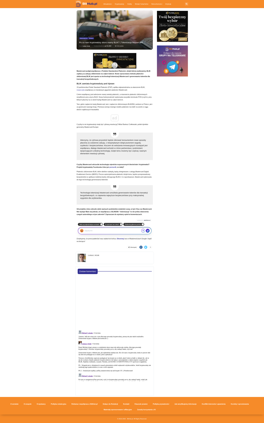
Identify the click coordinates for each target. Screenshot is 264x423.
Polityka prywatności (161, 404)
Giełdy (129, 4)
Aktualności (107, 4)
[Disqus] (115, 301)
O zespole (27, 404)
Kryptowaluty (119, 4)
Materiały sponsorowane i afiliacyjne (118, 409)
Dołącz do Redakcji (110, 404)
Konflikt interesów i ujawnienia (214, 404)
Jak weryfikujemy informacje (185, 404)
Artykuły (168, 4)
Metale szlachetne (141, 4)
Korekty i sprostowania (240, 404)
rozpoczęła (81, 90)
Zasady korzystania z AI (146, 409)
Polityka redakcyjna (58, 404)
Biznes (91, 38)
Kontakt (126, 404)
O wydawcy (41, 404)
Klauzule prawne (141, 404)
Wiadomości (83, 38)
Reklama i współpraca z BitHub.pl (84, 404)
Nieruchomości (156, 4)
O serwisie (14, 404)
